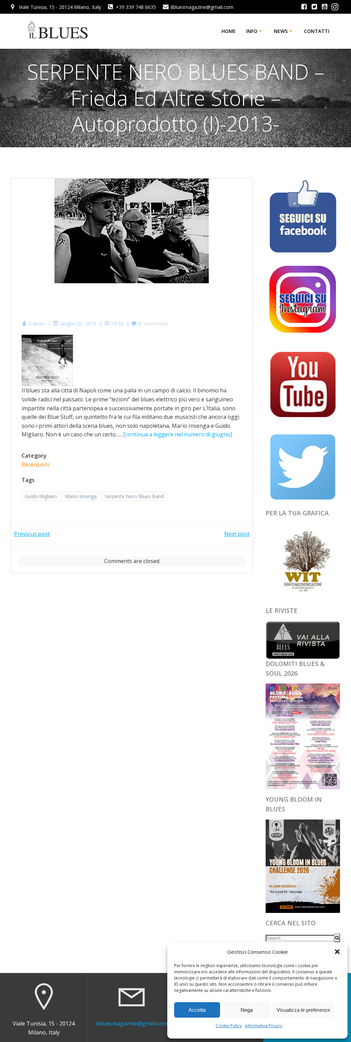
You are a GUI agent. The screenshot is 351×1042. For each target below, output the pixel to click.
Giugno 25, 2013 (78, 323)
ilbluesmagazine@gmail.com (131, 1023)
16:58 (117, 323)
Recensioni (35, 464)
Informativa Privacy (263, 1026)
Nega (247, 1010)
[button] (337, 951)
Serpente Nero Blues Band (134, 496)
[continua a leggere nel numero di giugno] (177, 434)
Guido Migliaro (41, 496)
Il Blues (37, 323)
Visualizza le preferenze (303, 1010)
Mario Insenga (81, 496)
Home (228, 31)
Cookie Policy (229, 1026)
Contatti (316, 31)
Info (251, 31)
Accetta (197, 1010)
